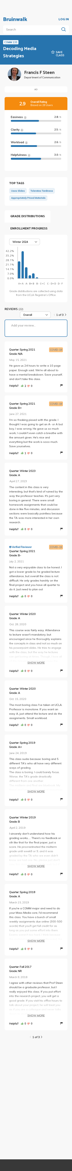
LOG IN (64, 19)
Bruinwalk (15, 19)
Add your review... (23, 325)
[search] (32, 29)
